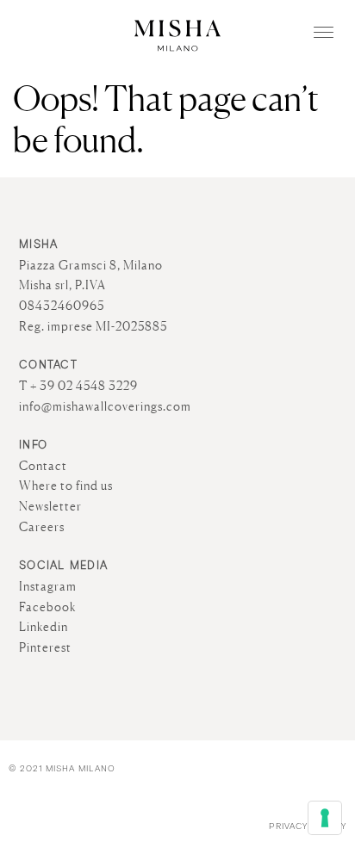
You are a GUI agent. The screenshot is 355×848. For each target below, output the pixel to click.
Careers (42, 527)
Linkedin (43, 627)
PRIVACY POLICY (307, 826)
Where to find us (66, 485)
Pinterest (45, 647)
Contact (43, 466)
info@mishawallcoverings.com (105, 406)
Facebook (47, 607)
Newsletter (50, 506)
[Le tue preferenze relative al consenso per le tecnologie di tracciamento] (324, 818)
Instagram (48, 586)
